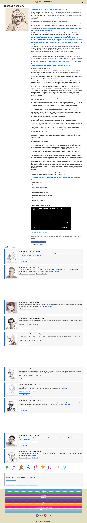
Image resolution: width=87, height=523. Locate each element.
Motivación (27, 258)
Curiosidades (43, 504)
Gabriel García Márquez (11, 480)
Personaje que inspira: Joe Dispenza (30, 267)
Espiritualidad (68, 236)
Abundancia (39, 340)
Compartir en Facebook (38, 241)
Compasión (57, 236)
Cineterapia (43, 495)
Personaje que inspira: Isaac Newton (30, 251)
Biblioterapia (43, 497)
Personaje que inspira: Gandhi (28, 369)
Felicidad (79, 236)
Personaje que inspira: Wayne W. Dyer (30, 334)
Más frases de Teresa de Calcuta (39, 232)
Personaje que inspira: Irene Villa (29, 302)
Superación (32, 273)
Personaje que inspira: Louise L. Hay (30, 384)
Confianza (34, 457)
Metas (33, 406)
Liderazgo (21, 258)
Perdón (33, 238)
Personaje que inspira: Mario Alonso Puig (31, 318)
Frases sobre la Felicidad (21, 485)
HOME (43, 490)
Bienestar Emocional (43, 492)
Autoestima (21, 308)
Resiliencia (34, 236)
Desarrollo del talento (41, 273)
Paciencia (45, 236)
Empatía (40, 236)
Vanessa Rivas (39, 244)
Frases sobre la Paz (32, 485)
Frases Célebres (43, 509)
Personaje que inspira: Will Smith (29, 435)
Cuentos (43, 502)
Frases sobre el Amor (10, 485)
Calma (62, 236)
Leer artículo (38, 255)
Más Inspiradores (24, 261)
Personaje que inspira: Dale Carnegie (30, 400)
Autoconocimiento (23, 273)
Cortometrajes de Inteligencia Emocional (43, 507)
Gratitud (51, 236)
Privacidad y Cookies (39, 521)
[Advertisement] (43, 290)
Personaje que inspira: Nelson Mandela (31, 451)
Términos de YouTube (47, 521)
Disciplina (33, 258)
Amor (74, 236)
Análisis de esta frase (11, 483)
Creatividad (35, 324)
